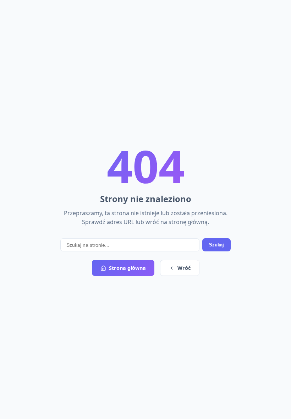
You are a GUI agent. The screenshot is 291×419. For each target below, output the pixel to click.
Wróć (184, 268)
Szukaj (216, 244)
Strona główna (127, 268)
